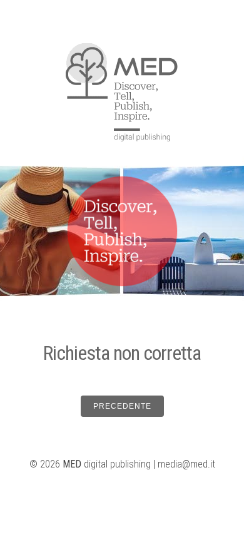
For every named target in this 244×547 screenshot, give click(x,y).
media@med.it (186, 464)
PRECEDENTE (122, 406)
